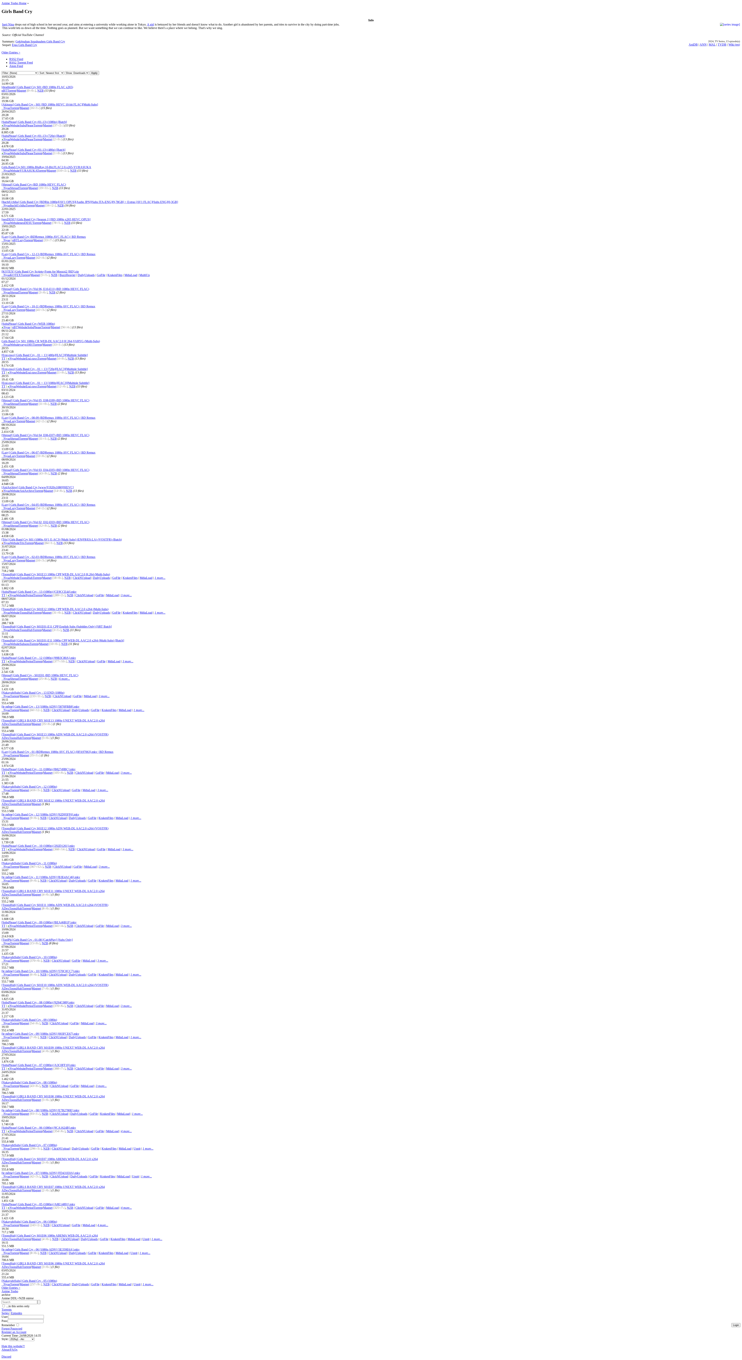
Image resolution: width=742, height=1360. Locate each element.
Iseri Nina (8, 24)
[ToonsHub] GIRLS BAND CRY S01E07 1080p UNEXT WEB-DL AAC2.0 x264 (53, 1187)
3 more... (126, 595)
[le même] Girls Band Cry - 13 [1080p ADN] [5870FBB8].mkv (40, 706)
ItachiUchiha (18, 205)
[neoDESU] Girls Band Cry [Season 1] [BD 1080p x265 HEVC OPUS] (46, 219)
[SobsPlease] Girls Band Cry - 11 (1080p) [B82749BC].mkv (39, 769)
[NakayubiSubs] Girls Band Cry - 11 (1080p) (29, 863)
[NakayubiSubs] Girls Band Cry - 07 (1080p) (29, 1145)
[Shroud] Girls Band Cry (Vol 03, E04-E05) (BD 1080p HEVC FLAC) (45, 470)
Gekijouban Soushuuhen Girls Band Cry (40, 41)
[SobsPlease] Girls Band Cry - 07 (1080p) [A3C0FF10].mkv (39, 1065)
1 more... (160, 577)
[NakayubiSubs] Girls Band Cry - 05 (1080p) (29, 1280)
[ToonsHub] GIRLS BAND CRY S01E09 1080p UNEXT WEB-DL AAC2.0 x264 (53, 1047)
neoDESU (26, 222)
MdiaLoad (130, 275)
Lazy (21, 240)
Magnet (21, 90)
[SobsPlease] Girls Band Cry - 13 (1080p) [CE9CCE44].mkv (39, 591)
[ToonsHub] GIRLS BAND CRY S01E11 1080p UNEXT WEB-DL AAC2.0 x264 (53, 891)
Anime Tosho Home (14, 3)
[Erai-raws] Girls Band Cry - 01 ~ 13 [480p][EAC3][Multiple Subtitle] (45, 355)
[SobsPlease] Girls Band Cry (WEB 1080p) (28, 323)
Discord (6, 1356)
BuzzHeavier (68, 275)
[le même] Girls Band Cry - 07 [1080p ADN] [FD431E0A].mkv (41, 1173)
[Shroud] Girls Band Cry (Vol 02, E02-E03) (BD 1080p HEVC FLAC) (45, 522)
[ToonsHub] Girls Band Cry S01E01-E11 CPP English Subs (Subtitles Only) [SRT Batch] (57, 626)
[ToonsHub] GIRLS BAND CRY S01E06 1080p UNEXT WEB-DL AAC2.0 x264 (53, 1263)
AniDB (693, 44)
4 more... (126, 1131)
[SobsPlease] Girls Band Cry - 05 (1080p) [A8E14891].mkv (38, 1204)
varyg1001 (26, 344)
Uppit (137, 1148)
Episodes (16, 1313)
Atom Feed (16, 66)
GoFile (101, 275)
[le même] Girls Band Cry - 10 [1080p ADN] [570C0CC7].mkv (41, 971)
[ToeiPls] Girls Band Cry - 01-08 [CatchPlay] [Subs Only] (37, 939)
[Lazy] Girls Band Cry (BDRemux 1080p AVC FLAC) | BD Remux (44, 236)
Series (5, 1313)
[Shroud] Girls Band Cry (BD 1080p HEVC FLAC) (34, 184)
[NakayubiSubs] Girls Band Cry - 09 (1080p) (29, 1019)
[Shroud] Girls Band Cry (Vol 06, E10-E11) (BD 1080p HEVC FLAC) (45, 289)
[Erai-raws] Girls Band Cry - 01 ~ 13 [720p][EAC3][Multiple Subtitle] (45, 369)
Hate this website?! (13, 1346)
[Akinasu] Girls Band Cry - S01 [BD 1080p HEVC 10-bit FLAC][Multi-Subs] (50, 104)
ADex (5, 724)
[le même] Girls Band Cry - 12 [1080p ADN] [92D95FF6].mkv (40, 814)
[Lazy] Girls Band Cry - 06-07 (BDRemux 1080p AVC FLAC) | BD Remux (48, 452)
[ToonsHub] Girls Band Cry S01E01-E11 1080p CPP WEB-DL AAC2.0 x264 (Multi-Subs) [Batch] (63, 640)
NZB (40, 90)
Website (15, 125)
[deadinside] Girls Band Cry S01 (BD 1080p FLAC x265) (37, 87)
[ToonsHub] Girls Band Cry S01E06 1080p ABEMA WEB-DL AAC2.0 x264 (50, 1235)
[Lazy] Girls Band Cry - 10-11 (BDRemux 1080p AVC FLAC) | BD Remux (48, 306)
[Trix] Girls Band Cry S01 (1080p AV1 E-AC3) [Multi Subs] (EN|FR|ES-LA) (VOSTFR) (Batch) (62, 539)
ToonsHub (26, 577)
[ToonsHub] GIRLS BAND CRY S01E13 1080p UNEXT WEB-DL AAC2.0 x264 (53, 720)
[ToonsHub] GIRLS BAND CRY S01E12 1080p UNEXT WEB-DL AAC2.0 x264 (53, 800)
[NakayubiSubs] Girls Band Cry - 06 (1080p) (29, 1221)
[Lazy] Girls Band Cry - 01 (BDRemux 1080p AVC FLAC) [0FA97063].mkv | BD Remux (57, 751)
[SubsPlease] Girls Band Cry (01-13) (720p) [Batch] (33, 135)
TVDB (722, 44)
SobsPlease (34, 327)
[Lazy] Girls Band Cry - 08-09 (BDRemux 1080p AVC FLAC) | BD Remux (48, 417)
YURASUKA (28, 170)
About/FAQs (9, 1349)
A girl (150, 24)
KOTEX (15, 275)
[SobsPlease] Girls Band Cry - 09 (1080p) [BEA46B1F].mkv (39, 922)
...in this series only (17, 1306)
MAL (712, 44)
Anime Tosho (10, 1291)
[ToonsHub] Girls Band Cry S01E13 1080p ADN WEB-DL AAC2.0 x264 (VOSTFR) (55, 734)
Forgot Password (12, 1328)
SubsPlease (26, 125)
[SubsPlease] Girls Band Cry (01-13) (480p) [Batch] (33, 149)
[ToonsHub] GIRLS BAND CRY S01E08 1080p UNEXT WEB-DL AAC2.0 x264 (53, 1096)
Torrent (11, 90)
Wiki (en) (734, 44)
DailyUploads (86, 275)
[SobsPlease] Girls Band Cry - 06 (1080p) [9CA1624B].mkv (39, 1127)
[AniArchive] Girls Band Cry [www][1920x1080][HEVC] (38, 487)
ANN (703, 44)
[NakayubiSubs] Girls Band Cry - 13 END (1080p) (33, 692)
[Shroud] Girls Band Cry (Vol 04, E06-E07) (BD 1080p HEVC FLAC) (45, 435)
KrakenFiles (114, 275)
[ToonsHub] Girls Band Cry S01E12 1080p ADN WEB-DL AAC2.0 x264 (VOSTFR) (55, 828)
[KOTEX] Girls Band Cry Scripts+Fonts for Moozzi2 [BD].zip (40, 271)
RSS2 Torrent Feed (21, 62)
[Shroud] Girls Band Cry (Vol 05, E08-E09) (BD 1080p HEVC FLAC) (45, 400)
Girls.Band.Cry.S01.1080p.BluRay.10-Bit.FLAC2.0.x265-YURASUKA (46, 167)
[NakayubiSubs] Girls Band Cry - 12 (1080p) (29, 786)
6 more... (64, 678)
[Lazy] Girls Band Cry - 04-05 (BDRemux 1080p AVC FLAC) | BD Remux (48, 504)
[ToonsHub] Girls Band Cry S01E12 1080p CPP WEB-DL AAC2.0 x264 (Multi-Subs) (55, 609)
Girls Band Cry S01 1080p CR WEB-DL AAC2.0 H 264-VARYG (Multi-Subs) (51, 341)
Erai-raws (31, 358)
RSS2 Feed (16, 59)
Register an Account (14, 1332)
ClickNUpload (82, 577)
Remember (9, 1325)
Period (30, 595)
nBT (4, 90)
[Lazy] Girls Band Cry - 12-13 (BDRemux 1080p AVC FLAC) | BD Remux (48, 254)
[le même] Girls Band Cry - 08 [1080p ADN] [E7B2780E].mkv (40, 1110)
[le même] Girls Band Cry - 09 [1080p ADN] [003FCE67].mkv (40, 1033)
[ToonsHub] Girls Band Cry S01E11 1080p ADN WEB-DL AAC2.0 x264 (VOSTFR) (55, 905)
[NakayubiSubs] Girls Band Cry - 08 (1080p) (29, 1082)
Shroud (14, 188)
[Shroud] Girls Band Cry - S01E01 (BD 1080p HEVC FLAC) (40, 675)
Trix (22, 543)
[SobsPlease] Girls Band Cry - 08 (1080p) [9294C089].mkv (38, 1002)
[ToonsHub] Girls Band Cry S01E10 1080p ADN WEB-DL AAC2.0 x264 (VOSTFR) (55, 985)
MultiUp (144, 275)
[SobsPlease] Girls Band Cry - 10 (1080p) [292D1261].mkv (38, 845)
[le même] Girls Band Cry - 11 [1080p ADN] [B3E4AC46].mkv (41, 877)
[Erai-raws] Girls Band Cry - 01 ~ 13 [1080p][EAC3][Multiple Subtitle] (45, 383)
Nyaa (6, 108)
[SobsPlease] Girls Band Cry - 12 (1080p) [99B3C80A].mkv (39, 658)
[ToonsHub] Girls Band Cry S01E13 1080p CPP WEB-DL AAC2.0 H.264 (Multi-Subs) (56, 574)
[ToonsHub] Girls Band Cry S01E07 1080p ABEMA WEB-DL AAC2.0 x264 (50, 1159)
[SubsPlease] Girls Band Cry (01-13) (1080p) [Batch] (34, 122)
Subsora (25, 644)
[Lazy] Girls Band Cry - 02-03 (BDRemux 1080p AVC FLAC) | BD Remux (48, 557)
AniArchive (27, 490)
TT (3, 358)
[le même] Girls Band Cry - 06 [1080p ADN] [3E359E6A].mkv (41, 1249)
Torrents (7, 1309)
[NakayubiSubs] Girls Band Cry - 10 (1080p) (29, 957)
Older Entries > (11, 52)
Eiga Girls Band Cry (24, 45)
